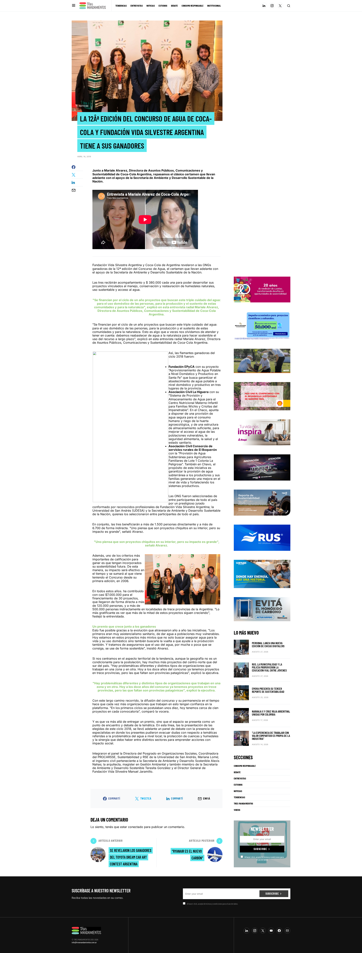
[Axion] (262, 467)
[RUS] (262, 537)
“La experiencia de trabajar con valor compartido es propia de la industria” (271, 735)
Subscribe (260, 849)
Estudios (238, 784)
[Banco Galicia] (262, 360)
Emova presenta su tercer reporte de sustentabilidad (268, 690)
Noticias (83, 106)
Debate (237, 772)
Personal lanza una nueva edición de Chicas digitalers (268, 644)
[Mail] (287, 930)
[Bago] (262, 432)
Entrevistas (240, 778)
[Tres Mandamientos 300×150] (262, 325)
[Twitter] (280, 5)
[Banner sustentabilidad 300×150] (262, 396)
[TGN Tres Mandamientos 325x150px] (262, 502)
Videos (237, 809)
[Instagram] (272, 5)
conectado (135, 827)
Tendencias (239, 797)
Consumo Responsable (245, 765)
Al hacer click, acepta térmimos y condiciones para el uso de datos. (264, 858)
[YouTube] (271, 930)
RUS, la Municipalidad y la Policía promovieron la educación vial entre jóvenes (269, 667)
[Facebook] (279, 930)
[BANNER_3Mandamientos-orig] (262, 289)
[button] (74, 5)
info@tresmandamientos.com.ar (84, 942)
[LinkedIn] (264, 5)
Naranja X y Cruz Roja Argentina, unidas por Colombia (271, 713)
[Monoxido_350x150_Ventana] (262, 609)
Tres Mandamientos (243, 803)
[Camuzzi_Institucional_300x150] (262, 573)
